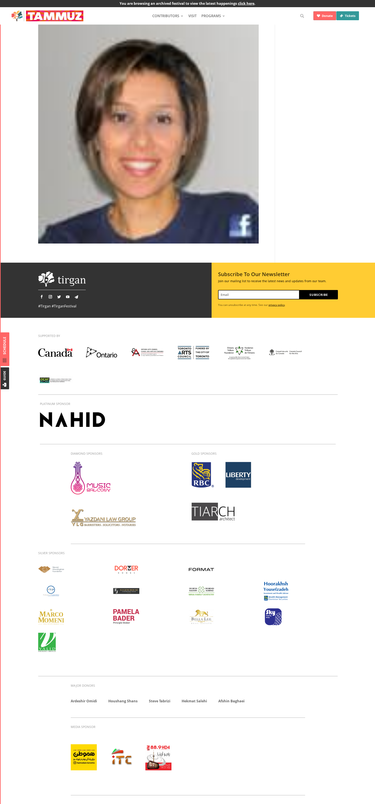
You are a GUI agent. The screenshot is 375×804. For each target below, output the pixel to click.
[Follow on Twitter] (59, 296)
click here (246, 3)
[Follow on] (76, 296)
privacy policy (276, 305)
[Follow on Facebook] (41, 296)
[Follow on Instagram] (50, 296)
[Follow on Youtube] (67, 296)
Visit (192, 15)
